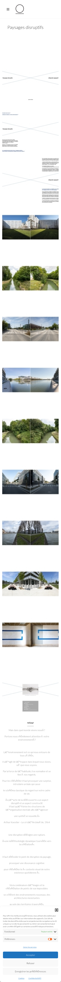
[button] (56, 910)
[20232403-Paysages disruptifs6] (30, 334)
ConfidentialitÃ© (34, 978)
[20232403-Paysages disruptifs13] (30, 690)
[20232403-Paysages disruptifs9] (30, 486)
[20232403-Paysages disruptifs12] (30, 639)
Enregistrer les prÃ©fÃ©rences (30, 971)
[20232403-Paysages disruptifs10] (30, 537)
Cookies (21, 978)
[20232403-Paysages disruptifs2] (30, 130)
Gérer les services (30, 947)
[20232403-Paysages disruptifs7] (30, 385)
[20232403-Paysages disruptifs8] (30, 435)
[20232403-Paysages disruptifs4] (30, 232)
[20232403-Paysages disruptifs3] (30, 181)
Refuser (30, 963)
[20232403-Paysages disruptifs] (30, 79)
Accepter (30, 955)
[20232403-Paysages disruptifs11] (30, 588)
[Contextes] (20, 9)
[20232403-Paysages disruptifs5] (30, 283)
